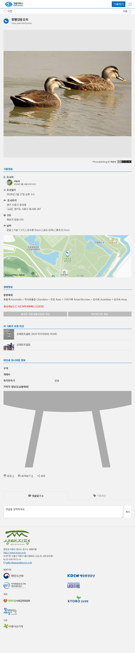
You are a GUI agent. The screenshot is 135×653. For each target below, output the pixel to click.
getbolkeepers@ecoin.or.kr (19, 562)
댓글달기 (37, 496)
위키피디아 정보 (99, 314)
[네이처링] (14, 4)
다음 (125, 11)
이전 (9, 11)
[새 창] (124, 162)
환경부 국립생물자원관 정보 (35, 314)
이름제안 (101, 495)
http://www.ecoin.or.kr (15, 552)
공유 (43, 476)
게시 (128, 511)
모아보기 (26, 476)
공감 (9, 476)
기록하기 (118, 4)
